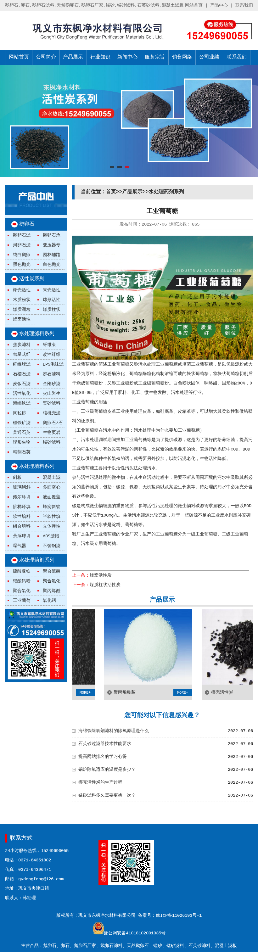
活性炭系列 (31, 279)
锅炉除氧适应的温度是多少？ (107, 769)
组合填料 (22, 526)
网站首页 (194, 5)
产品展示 (73, 57)
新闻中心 (127, 57)
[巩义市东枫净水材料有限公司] (85, 41)
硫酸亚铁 (22, 571)
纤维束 (49, 344)
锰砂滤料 (51, 442)
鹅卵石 (26, 224)
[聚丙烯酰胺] (130, 683)
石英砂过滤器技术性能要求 (104, 743)
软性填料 (22, 516)
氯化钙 (49, 600)
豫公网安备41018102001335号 (134, 933)
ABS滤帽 (51, 536)
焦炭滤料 (22, 344)
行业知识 (100, 57)
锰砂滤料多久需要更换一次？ (107, 795)
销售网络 (182, 57)
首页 (111, 192)
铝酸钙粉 (22, 581)
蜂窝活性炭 (101, 575)
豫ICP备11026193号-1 (179, 915)
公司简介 (46, 57)
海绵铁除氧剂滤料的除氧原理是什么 (113, 730)
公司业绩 (209, 57)
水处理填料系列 (36, 466)
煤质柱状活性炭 (105, 584)
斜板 (17, 477)
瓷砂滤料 (51, 403)
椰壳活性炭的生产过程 (100, 782)
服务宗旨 (155, 57)
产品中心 (219, 5)
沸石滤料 (51, 374)
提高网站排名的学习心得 (102, 756)
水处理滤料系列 (36, 334)
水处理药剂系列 (36, 560)
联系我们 (244, 5)
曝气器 (19, 545)
